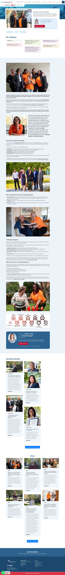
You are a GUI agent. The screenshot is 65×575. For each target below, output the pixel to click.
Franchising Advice (28, 1)
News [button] (16, 31)
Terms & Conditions (38, 563)
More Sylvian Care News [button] (32, 541)
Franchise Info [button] (10, 31)
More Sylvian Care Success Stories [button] (32, 447)
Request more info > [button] (39, 26)
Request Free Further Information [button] (32, 573)
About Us (36, 560)
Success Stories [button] (23, 31)
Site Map (36, 566)
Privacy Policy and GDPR (38, 565)
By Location (44, 1)
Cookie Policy (37, 564)
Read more (10, 391)
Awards (54, 1)
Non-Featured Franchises (39, 562)
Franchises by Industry (19, 1)
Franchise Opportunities (36, 1)
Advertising (36, 561)
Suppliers (49, 1)
